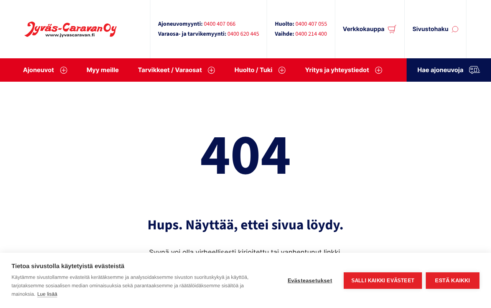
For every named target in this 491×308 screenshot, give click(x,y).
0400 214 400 (311, 34)
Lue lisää (47, 294)
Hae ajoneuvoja (440, 70)
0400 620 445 (243, 34)
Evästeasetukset (310, 280)
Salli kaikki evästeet (382, 280)
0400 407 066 (219, 24)
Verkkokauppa (364, 29)
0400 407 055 (311, 24)
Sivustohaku (430, 29)
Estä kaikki (452, 280)
